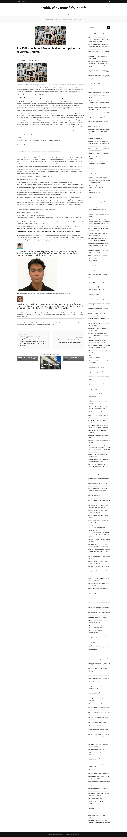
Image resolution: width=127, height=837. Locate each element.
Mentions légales (69, 834)
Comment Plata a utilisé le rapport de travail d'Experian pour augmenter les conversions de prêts (98, 335)
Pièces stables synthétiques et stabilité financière (99, 575)
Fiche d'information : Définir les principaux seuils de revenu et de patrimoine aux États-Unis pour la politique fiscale (99, 764)
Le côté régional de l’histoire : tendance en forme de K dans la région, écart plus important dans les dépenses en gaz (99, 736)
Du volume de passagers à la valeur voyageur (98, 153)
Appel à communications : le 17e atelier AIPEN (99, 112)
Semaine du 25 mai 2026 (94, 741)
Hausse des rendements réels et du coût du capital (99, 769)
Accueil (59, 14)
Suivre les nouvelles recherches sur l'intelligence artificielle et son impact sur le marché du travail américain (99, 214)
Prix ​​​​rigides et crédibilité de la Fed (96, 798)
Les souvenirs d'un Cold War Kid (96, 725)
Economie (67, 14)
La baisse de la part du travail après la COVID (99, 566)
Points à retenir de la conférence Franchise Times (99, 781)
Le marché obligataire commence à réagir (97, 722)
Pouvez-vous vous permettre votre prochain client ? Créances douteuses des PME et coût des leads (99, 276)
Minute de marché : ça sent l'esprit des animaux (99, 675)
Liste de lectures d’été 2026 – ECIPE (97, 126)
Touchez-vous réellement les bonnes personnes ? (99, 411)
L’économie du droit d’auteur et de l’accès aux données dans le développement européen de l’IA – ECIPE (99, 77)
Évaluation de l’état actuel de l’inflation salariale (99, 773)
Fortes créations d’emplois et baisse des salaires (99, 678)
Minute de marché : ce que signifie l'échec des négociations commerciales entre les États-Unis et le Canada (99, 46)
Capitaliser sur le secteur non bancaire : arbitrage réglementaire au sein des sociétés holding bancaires (99, 401)
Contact (23, 1)
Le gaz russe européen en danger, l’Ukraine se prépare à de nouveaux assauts (73, 357)
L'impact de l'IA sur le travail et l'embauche (98, 255)
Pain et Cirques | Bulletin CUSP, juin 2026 (98, 617)
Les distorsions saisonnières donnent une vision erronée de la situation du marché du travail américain (99, 245)
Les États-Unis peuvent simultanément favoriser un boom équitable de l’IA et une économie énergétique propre (99, 648)
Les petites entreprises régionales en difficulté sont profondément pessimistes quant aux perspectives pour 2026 (99, 698)
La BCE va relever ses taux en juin (96, 749)
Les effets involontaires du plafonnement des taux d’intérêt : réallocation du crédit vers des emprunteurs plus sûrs (99, 687)
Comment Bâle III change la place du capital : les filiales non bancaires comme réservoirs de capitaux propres (99, 395)
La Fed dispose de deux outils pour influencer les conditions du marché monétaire (50, 366)
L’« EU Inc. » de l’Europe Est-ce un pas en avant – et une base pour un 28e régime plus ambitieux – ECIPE (99, 102)
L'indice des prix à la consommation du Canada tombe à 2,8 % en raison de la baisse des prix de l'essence (99, 378)
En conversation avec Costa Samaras (97, 703)
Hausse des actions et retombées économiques (98, 588)
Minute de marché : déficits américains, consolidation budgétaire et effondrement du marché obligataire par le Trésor (98, 39)
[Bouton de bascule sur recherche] (109, 1)
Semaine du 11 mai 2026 (94, 812)
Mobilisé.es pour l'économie (63, 8)
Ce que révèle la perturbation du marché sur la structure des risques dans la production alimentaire (98, 490)
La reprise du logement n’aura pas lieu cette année (99, 785)
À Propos (18, 1)
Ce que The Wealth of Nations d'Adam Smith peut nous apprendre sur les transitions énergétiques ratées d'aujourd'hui (98, 670)
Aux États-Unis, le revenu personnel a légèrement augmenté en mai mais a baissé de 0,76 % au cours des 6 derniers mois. (99, 551)
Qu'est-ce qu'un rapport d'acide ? (96, 138)
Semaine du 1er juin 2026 (94, 681)
